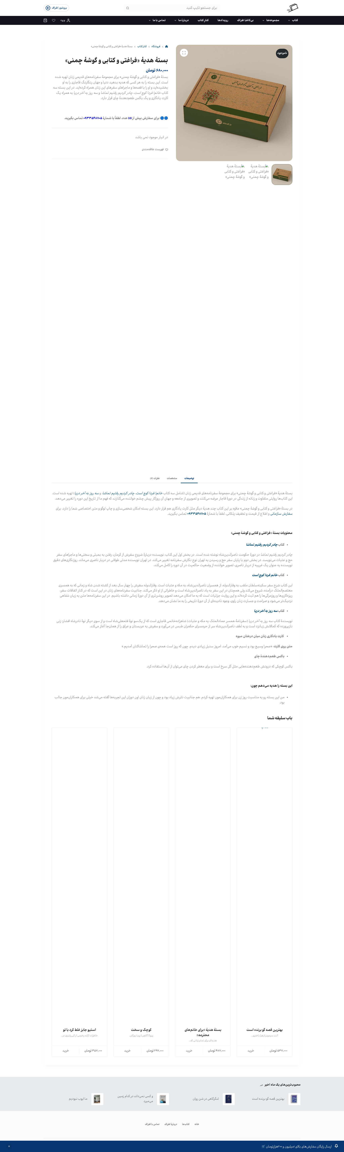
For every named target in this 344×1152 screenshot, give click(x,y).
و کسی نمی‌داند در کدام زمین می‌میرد (135, 1099)
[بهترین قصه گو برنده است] (264, 877)
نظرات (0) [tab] (155, 478)
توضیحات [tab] (189, 478)
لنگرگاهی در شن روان (206, 1099)
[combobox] (175, 8)
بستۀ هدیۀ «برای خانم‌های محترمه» (203, 1033)
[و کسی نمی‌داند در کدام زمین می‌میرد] (163, 1099)
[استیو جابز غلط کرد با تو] (79, 877)
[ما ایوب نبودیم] (97, 1099)
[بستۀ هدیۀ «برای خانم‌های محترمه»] (202, 877)
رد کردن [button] (9, 1146)
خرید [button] (251, 1051)
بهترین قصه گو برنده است (264, 1030)
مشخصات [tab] (172, 478)
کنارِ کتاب (203, 20)
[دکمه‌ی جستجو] (127, 8)
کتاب (295, 20)
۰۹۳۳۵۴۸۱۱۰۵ (92, 118)
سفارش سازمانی (281, 513)
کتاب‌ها (186, 1124)
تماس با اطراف (152, 1124)
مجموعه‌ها (272, 20)
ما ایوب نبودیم (78, 1099)
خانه (196, 1124)
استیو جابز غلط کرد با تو (79, 1030)
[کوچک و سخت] (141, 877)
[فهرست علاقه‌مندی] (53, 20)
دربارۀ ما (183, 20)
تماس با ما (159, 20)
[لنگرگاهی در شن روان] (229, 1099)
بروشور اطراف (59, 8)
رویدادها (223, 20)
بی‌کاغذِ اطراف (245, 20)
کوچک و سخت (141, 1030)
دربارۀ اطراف (170, 1124)
